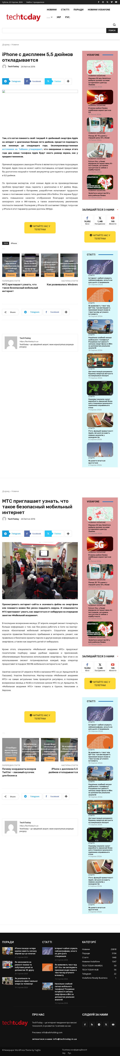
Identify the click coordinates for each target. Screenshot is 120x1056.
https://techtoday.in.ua (29, 341)
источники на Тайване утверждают (22, 149)
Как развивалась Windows (62, 284)
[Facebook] (98, 2)
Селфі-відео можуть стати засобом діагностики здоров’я (49, 266)
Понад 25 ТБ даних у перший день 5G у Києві (99, 137)
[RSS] (92, 1024)
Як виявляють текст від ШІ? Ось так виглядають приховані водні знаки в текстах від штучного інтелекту (99, 310)
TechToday (13, 66)
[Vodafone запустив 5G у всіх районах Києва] (100, 182)
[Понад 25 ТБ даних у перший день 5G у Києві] (100, 124)
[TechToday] (4, 66)
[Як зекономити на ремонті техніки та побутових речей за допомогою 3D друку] (7, 964)
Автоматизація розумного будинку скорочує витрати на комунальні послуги (100, 374)
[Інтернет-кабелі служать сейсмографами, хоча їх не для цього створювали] (100, 267)
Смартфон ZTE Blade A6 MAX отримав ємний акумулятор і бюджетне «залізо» (30, 266)
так (87, 217)
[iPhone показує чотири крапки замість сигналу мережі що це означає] (7, 951)
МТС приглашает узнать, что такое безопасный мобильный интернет (20, 288)
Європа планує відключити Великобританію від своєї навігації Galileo (10, 266)
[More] (68, 81)
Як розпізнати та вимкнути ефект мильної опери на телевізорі (26, 981)
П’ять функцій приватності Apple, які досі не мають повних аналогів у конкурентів (100, 434)
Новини (15, 44)
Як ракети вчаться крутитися (96, 462)
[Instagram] (103, 2)
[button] (114, 24)
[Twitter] (107, 2)
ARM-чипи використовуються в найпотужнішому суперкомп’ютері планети (69, 266)
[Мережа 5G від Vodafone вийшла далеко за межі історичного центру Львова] (100, 67)
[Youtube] (116, 2)
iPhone (14, 243)
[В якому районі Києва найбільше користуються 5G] (100, 97)
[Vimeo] (111, 2)
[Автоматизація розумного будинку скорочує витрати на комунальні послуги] (100, 360)
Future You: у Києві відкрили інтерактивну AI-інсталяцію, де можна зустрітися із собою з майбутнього (100, 165)
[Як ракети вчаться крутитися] (100, 449)
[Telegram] (99, 1024)
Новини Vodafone (97, 76)
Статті (91, 275)
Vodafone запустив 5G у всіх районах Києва (99, 194)
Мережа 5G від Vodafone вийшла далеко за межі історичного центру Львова (99, 81)
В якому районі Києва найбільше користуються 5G (99, 110)
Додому (6, 44)
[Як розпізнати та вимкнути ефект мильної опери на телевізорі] (7, 981)
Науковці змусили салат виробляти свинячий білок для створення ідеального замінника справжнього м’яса (100, 403)
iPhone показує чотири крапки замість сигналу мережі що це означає (26, 951)
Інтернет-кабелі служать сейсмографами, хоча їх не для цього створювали (100, 280)
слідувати (100, 217)
